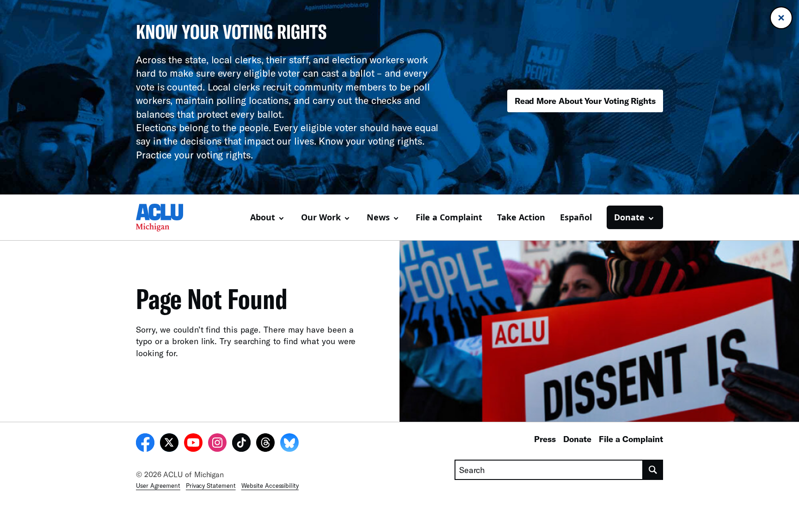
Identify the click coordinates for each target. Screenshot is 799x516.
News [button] (378, 217)
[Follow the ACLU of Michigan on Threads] (265, 444)
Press (545, 439)
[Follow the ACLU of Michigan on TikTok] (241, 444)
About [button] (262, 217)
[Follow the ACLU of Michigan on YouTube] (193, 444)
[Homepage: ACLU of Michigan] (168, 217)
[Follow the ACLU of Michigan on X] (169, 444)
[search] (653, 470)
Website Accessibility (270, 485)
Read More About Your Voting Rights (585, 101)
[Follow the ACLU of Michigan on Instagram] (217, 444)
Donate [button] (629, 217)
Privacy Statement (211, 485)
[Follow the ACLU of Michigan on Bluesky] (289, 444)
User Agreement (158, 485)
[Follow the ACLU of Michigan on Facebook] (145, 444)
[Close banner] (781, 17)
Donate (577, 439)
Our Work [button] (321, 217)
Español (576, 217)
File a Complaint (449, 217)
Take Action (521, 217)
